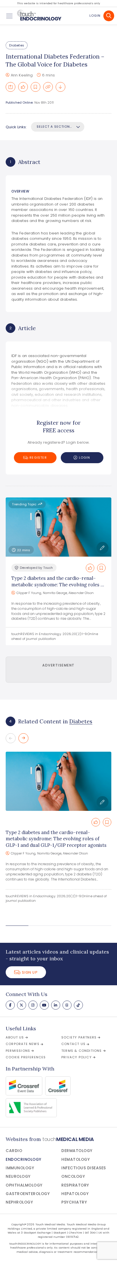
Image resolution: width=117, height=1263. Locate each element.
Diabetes (16, 45)
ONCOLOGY (73, 1176)
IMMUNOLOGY (20, 1168)
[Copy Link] (48, 87)
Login (95, 15)
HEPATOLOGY (75, 1193)
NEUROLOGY (18, 1176)
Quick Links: (16, 127)
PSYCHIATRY (74, 1202)
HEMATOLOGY (75, 1159)
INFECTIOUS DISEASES (83, 1168)
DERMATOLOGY (77, 1150)
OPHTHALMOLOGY (24, 1185)
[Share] (10, 87)
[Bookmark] (35, 87)
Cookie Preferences (26, 1057)
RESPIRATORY (75, 1185)
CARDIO (14, 1150)
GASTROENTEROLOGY (28, 1193)
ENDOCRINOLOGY (23, 1159)
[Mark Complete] (23, 87)
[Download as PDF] (60, 87)
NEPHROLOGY (19, 1202)
